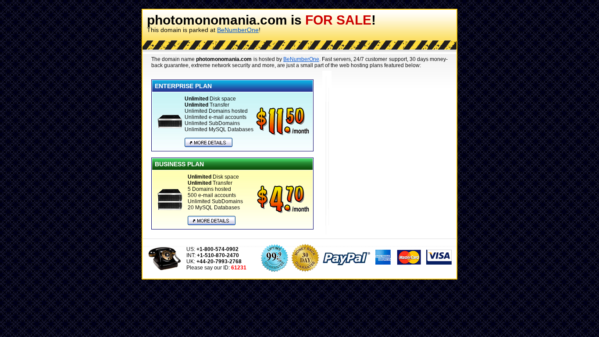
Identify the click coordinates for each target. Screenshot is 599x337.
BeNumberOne (238, 29)
